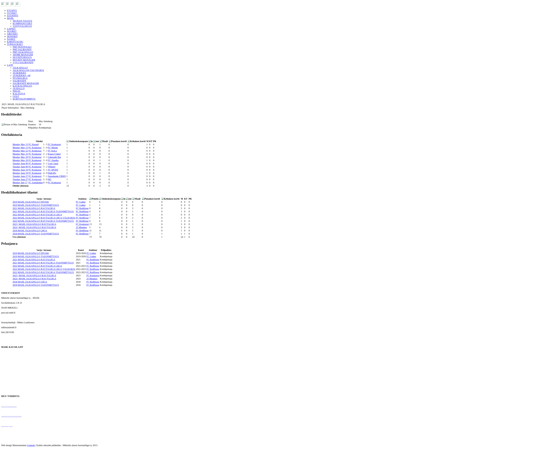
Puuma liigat (7, 386)
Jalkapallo (5, 362)
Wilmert (51, 166)
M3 (49, 179)
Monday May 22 (20, 151)
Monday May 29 (20, 157)
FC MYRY (53, 170)
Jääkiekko (5, 357)
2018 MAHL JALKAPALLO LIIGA (30, 230)
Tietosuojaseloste (9, 440)
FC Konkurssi (54, 144)
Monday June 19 (20, 170)
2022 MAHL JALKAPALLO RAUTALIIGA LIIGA (37, 214)
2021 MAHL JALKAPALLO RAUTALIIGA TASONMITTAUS (43, 211)
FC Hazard (33, 144)
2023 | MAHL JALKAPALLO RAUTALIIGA (34, 224)
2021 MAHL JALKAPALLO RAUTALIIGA (34, 208)
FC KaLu (52, 151)
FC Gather (81, 202)
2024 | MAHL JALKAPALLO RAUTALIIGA (34, 227)
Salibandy (5, 366)
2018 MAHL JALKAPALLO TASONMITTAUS (36, 234)
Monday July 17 (20, 182)
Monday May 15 (20, 144)
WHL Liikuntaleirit (10, 421)
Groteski (31, 445)
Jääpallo (5, 381)
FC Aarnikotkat (35, 182)
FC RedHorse (82, 208)
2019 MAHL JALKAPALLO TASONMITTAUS (36, 205)
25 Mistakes (81, 227)
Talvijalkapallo (8, 376)
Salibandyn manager (10, 371)
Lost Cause (53, 163)
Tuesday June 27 (20, 176)
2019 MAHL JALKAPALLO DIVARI (31, 202)
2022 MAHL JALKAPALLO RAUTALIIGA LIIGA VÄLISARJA (44, 218)
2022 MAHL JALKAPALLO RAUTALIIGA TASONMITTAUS (43, 221)
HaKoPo (52, 173)
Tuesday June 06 (20, 163)
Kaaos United (54, 154)
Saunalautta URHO (57, 176)
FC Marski (53, 147)
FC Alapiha (53, 160)
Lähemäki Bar (54, 157)
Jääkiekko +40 (7, 391)
